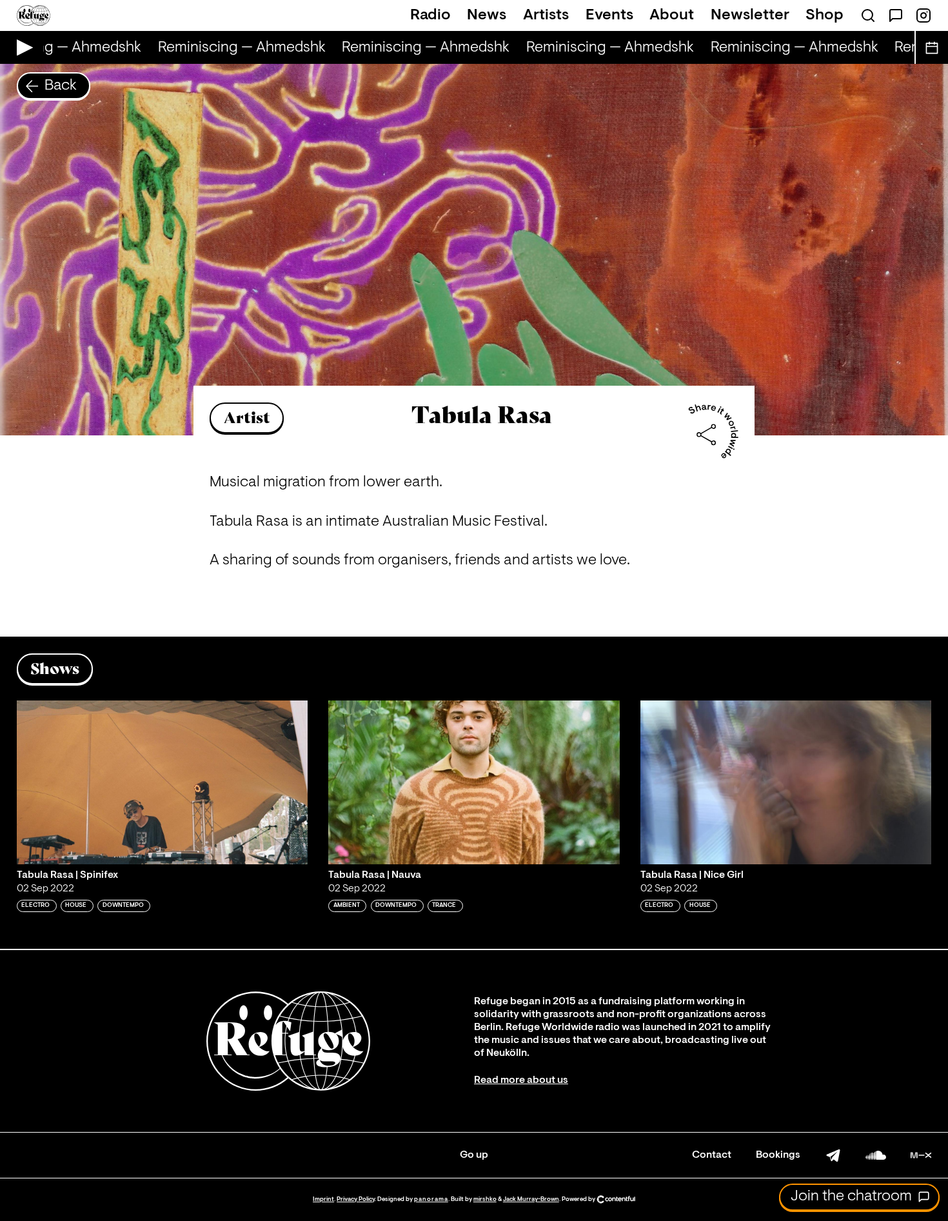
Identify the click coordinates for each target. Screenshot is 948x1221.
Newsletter (750, 15)
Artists (546, 15)
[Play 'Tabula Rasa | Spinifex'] (162, 782)
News (486, 15)
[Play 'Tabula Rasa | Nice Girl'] (786, 782)
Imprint (323, 1199)
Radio (430, 15)
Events (609, 15)
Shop (824, 15)
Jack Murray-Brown (531, 1199)
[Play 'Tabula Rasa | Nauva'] (474, 782)
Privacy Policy (356, 1199)
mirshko (485, 1199)
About (671, 15)
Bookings (778, 1155)
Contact (711, 1155)
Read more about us (521, 1080)
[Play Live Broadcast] (21, 47)
